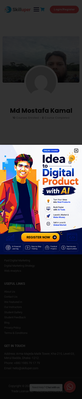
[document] (41, 199)
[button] (76, 150)
